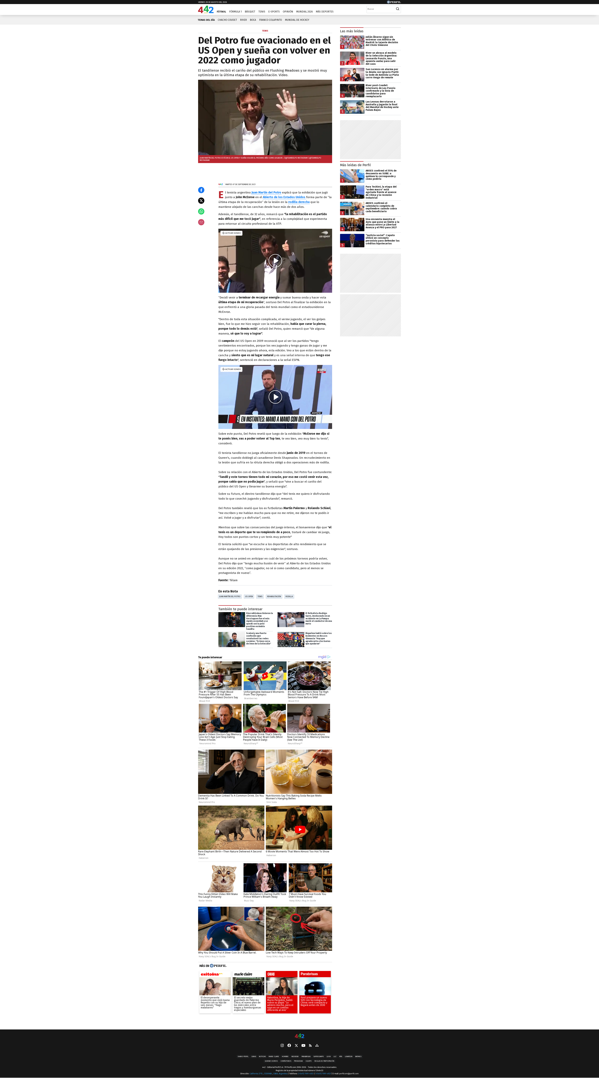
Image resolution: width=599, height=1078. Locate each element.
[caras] (281, 975)
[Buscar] (397, 9)
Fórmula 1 (235, 11)
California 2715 (256, 1074)
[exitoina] (215, 975)
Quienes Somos (271, 1061)
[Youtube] (303, 1045)
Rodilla (289, 596)
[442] (299, 1036)
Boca (253, 19)
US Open (249, 596)
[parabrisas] (315, 975)
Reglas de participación (324, 1061)
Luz (335, 1057)
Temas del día (206, 19)
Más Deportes (325, 11)
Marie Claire (274, 1057)
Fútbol (221, 11)
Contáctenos (285, 1061)
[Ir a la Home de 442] (206, 12)
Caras (253, 1057)
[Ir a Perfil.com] (394, 2)
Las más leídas (351, 31)
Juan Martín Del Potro (229, 596)
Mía (340, 1057)
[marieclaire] (248, 975)
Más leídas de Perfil (355, 165)
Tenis (261, 11)
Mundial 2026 (304, 11)
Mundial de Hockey (297, 19)
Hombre (285, 1057)
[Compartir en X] (201, 201)
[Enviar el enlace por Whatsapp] (201, 211)
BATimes (358, 1057)
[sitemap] (317, 1045)
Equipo (309, 1061)
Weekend (295, 1057)
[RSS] (310, 1045)
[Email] (201, 222)
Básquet (250, 11)
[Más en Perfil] (217, 966)
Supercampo (318, 1057)
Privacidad (298, 1061)
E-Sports (274, 11)
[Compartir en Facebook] (201, 190)
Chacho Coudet (227, 19)
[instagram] (282, 1046)
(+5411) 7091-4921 (306, 1074)
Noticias (262, 1057)
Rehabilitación (274, 596)
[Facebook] (289, 1046)
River (243, 19)
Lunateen (348, 1057)
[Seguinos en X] (296, 1046)
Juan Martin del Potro (266, 192)
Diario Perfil (243, 1057)
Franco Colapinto (270, 19)
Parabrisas (306, 1057)
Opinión (288, 11)
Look (329, 1057)
